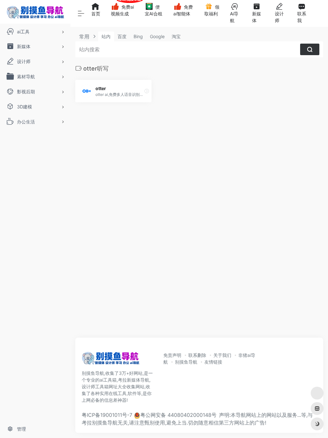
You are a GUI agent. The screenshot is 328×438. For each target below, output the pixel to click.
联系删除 (197, 355)
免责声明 (172, 355)
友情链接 (213, 362)
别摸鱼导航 (186, 362)
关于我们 (222, 355)
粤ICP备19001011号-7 (107, 415)
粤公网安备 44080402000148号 (178, 415)
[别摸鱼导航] (110, 360)
